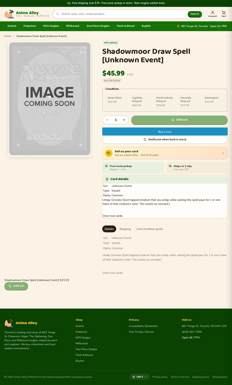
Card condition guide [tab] (149, 229)
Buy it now (165, 132)
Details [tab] (109, 229)
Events (12, 26)
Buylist (146, 26)
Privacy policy (160, 377)
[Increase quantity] (124, 120)
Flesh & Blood (125, 26)
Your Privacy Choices (141, 332)
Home (7, 36)
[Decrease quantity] (107, 120)
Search (195, 14)
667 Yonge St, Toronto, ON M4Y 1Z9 (204, 326)
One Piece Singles (97, 26)
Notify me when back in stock (167, 139)
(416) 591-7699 (192, 332)
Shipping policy (200, 377)
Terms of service (180, 377)
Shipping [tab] (125, 229)
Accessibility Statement (143, 326)
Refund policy (220, 377)
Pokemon (30, 26)
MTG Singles (51, 26)
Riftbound (72, 26)
